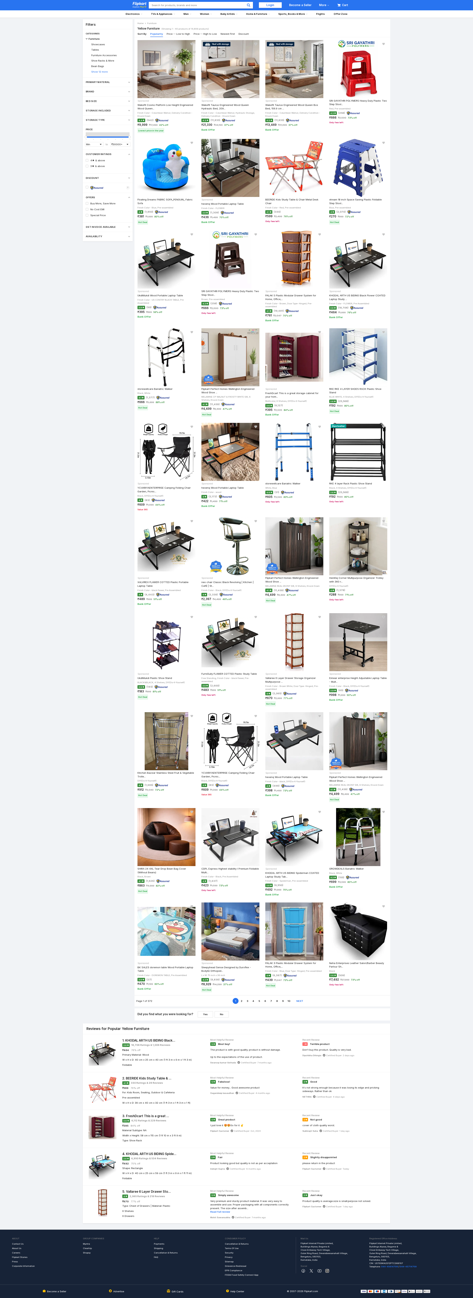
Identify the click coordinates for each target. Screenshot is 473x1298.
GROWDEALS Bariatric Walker (346, 868)
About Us (16, 1248)
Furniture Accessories (104, 55)
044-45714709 (408, 1266)
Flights (320, 13)
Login (270, 5)
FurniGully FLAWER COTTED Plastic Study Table (229, 673)
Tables (95, 49)
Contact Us (17, 1244)
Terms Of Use (232, 1248)
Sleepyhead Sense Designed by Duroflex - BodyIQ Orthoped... (226, 969)
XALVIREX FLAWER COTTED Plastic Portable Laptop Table (162, 584)
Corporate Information (23, 1266)
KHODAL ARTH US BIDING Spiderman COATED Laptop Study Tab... (292, 874)
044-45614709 (389, 1266)
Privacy (228, 1257)
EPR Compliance (233, 1270)
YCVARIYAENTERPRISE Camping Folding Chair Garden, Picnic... (164, 489)
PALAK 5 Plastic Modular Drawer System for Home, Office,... (290, 297)
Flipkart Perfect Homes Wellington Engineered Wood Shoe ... (227, 390)
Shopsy (87, 1252)
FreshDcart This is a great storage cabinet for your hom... (292, 395)
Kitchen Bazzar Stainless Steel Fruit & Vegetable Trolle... (165, 774)
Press (15, 1261)
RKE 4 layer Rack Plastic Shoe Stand (350, 483)
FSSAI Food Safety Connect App (241, 1275)
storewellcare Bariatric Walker (155, 388)
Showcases (98, 44)
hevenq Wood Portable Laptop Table (222, 203)
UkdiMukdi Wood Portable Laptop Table (160, 295)
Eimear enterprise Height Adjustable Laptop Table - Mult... (358, 680)
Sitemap (229, 1261)
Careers (16, 1252)
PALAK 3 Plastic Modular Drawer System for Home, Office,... (290, 965)
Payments (159, 1244)
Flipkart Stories (19, 1257)
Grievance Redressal (235, 1266)
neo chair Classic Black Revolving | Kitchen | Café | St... (227, 584)
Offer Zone (340, 13)
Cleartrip (87, 1248)
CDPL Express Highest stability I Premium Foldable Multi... (230, 870)
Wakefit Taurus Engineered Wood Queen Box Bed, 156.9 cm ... (291, 106)
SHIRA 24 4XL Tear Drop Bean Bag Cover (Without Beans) (161, 870)
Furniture (94, 38)
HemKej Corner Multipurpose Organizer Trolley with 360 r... (356, 579)
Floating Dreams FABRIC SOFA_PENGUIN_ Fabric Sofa (165, 201)
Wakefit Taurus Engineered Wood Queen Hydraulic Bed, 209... (225, 106)
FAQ (156, 1257)
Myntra (86, 1244)
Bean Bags (97, 66)
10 (288, 1000)
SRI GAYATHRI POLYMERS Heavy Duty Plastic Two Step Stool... (358, 102)
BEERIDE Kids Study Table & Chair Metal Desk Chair (291, 201)
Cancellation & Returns (166, 1252)
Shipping (158, 1248)
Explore (138, 7)
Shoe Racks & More (102, 60)
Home (140, 23)
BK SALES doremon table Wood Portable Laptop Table (165, 969)
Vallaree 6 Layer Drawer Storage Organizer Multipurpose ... (290, 680)
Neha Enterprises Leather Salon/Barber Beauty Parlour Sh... (356, 965)
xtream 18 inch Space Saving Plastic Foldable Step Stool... (355, 201)
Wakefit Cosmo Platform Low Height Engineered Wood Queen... (165, 106)
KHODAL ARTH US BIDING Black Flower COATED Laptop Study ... (357, 297)
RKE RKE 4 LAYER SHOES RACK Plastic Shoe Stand (355, 390)
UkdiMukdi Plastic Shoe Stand (154, 678)
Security (229, 1252)
